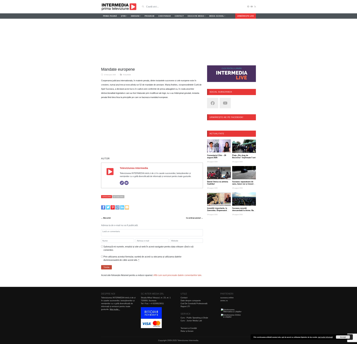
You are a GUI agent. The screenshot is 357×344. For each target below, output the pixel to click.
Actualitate (127, 75)
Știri (123, 16)
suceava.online (227, 297)
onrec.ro (224, 300)
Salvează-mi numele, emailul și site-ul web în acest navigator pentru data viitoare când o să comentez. (148, 248)
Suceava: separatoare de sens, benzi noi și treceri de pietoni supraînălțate (243, 184)
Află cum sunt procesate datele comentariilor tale (177, 275)
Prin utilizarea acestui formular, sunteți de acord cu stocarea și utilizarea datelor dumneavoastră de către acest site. (142, 258)
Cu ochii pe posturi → (194, 218)
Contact (179, 16)
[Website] (122, 183)
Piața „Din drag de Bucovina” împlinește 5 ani (244, 156)
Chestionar (164, 16)
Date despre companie (191, 300)
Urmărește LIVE (245, 16)
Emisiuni (135, 16)
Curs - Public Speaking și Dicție (194, 318)
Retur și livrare (187, 331)
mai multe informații (325, 337)
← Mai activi (106, 218)
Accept (343, 337)
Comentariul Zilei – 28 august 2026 (216, 156)
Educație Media (196, 16)
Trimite (106, 267)
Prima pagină (110, 16)
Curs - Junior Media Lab (191, 320)
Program (149, 16)
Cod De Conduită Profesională (194, 303)
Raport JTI (185, 306)
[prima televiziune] (119, 6)
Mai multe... (115, 309)
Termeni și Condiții (189, 328)
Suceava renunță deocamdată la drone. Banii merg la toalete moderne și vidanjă (244, 211)
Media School (216, 16)
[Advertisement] (178, 43)
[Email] (126, 183)
